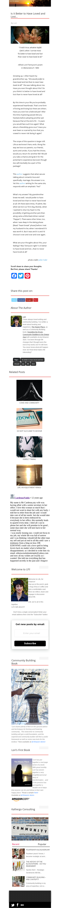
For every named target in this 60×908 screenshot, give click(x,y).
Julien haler (43, 260)
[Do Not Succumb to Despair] (29, 428)
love (33, 364)
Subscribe (30, 643)
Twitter (14, 300)
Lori (15, 23)
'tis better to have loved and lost (32, 360)
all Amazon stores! (38, 742)
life (28, 364)
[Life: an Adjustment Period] (29, 485)
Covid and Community (29, 403)
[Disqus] (30, 528)
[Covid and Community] (29, 400)
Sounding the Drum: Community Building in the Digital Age (36, 334)
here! (36, 793)
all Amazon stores (27, 795)
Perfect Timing (29, 459)
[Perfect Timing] (29, 457)
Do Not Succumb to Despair (29, 431)
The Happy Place (38, 327)
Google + (29, 300)
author (19, 174)
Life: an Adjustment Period (29, 487)
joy (23, 364)
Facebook (21, 300)
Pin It (35, 300)
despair (16, 364)
